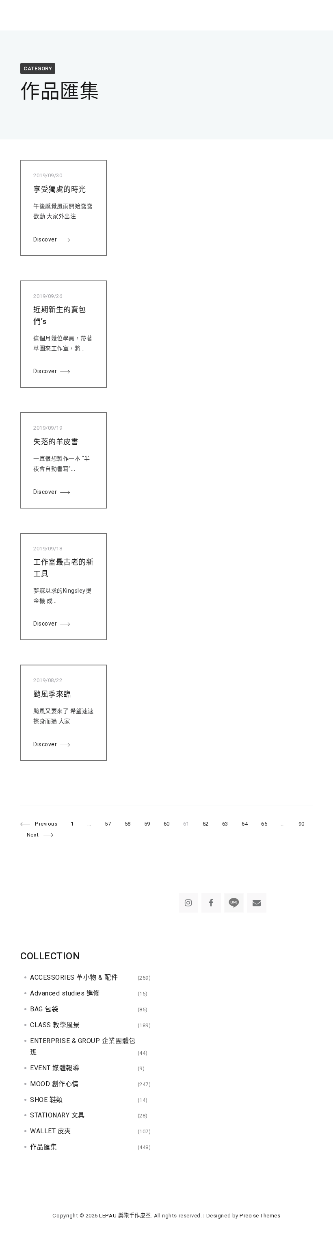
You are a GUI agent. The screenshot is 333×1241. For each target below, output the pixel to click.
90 (301, 823)
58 (127, 823)
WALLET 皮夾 (50, 1131)
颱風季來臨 (52, 694)
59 (147, 823)
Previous (46, 824)
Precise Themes (260, 1216)
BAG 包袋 (44, 1009)
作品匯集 (43, 1147)
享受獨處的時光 (59, 189)
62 (205, 823)
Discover (45, 239)
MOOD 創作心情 (54, 1084)
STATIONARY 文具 (57, 1115)
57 (107, 823)
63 (225, 823)
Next (33, 835)
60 (166, 823)
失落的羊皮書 (55, 441)
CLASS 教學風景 (55, 1025)
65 (264, 823)
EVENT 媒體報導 (54, 1068)
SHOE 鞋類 (46, 1100)
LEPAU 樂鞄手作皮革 (125, 1216)
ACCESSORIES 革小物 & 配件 (74, 977)
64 (244, 823)
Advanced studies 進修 (65, 993)
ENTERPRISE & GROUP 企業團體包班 (83, 1046)
